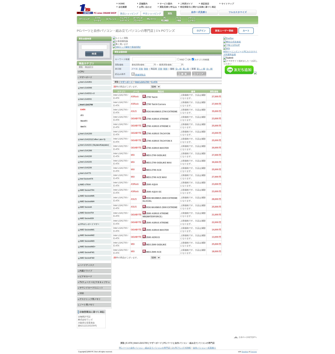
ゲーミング (84, 19)
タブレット (111, 19)
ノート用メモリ (87, 304)
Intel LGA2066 (86, 88)
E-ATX (82, 109)
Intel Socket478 (86, 179)
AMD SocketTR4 (87, 190)
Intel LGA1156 (86, 168)
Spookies (245, 352)
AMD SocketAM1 (87, 230)
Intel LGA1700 (86, 105)
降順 (146, 69)
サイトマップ (227, 3)
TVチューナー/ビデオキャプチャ (95, 282)
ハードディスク (87, 265)
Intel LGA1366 (86, 150)
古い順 (209, 69)
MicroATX (83, 121)
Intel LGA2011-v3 (87, 93)
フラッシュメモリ (191, 19)
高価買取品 (140, 75)
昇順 (141, 69)
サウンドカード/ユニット (91, 288)
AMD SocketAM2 (87, 235)
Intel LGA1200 (86, 134)
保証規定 (205, 3)
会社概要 (122, 7)
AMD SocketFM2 (87, 258)
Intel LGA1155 (86, 162)
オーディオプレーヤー (138, 19)
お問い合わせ (145, 7)
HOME (121, 3)
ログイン (201, 30)
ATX (81, 115)
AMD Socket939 (87, 218)
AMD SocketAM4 (87, 201)
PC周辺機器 (164, 19)
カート (246, 30)
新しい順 (201, 69)
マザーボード (86, 77)
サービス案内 (166, 3)
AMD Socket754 (87, 213)
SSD (82, 293)
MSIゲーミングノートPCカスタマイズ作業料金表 (240, 53)
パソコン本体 (178, 19)
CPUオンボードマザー (89, 224)
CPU (82, 71)
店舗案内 (143, 3)
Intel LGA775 (85, 173)
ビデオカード (86, 276)
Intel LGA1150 (86, 156)
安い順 (178, 69)
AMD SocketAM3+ (87, 247)
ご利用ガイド (186, 3)
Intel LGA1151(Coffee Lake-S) (92, 139)
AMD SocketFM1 (87, 252)
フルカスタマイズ (238, 12)
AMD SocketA (86, 207)
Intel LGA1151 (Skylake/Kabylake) (94, 145)
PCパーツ (151, 19)
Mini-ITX (83, 127)
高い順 (186, 69)
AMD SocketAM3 (87, 241)
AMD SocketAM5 (87, 196)
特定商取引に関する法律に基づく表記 (198, 7)
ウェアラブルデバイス (124, 19)
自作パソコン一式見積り (204, 348)
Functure (253, 352)
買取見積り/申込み (168, 7)
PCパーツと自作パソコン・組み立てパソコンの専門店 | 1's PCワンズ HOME (155, 348)
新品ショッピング (129, 13)
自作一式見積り (199, 12)
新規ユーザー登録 (224, 30)
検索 (94, 53)
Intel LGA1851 (86, 82)
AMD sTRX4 (85, 184)
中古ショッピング (152, 13)
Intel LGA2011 (86, 99)
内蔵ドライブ (86, 271)
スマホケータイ (97, 19)
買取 (170, 13)
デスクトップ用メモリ (90, 299)
